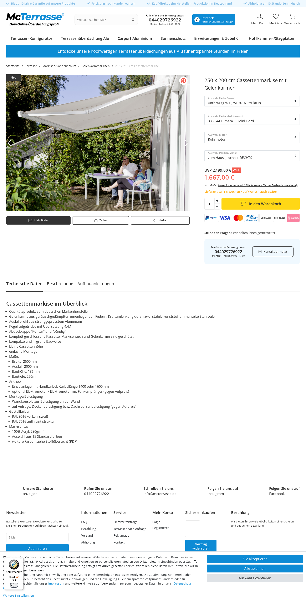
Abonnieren (37, 548)
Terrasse (31, 66)
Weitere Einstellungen (18, 595)
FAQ (84, 522)
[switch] (14, 585)
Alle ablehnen (255, 568)
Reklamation (122, 535)
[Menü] (21, 559)
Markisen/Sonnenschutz (59, 66)
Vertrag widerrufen (201, 546)
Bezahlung (88, 529)
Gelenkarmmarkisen (96, 66)
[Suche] (133, 19)
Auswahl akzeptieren (255, 578)
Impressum (56, 583)
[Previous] (9, 143)
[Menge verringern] (217, 207)
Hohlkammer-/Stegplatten (272, 38)
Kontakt (118, 542)
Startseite (13, 66)
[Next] (186, 143)
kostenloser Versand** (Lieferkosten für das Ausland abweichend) (257, 185)
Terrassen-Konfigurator (31, 38)
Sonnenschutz (173, 38)
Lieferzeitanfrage (125, 522)
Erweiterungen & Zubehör (217, 38)
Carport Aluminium (135, 38)
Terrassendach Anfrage (129, 529)
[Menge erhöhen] (217, 201)
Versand (87, 535)
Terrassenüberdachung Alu (85, 38)
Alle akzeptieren (255, 559)
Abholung (88, 542)
